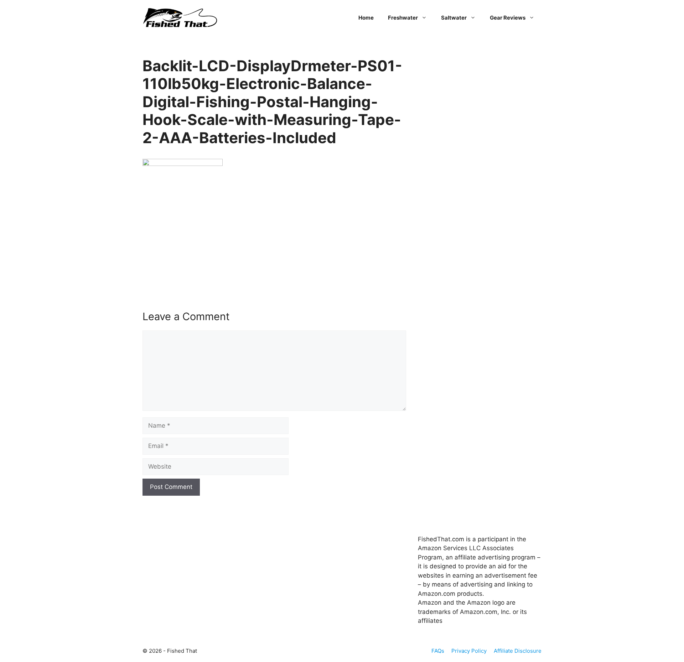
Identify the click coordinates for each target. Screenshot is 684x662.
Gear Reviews (507, 17)
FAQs (437, 650)
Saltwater (454, 17)
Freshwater (403, 17)
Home (366, 17)
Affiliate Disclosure (518, 650)
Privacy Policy (469, 650)
